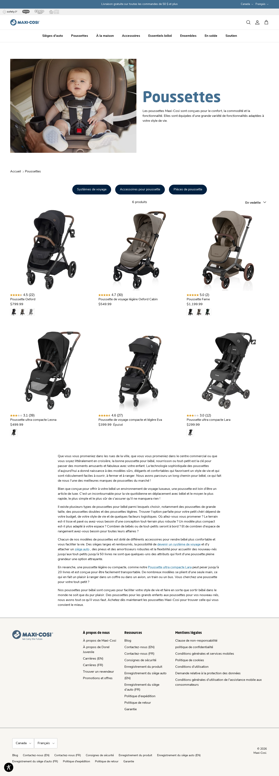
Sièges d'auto (52, 36)
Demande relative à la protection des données (208, 673)
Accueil (15, 171)
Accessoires (131, 36)
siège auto (82, 549)
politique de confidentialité (194, 647)
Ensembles (188, 36)
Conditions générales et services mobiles (204, 653)
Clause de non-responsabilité (196, 640)
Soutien (231, 36)
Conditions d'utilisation (192, 667)
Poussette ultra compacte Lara (170, 567)
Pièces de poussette (188, 189)
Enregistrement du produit (143, 667)
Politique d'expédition (139, 696)
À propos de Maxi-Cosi (99, 640)
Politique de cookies (189, 660)
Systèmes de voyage (91, 189)
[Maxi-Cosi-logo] (25, 22)
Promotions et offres (98, 678)
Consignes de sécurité (140, 660)
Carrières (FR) (93, 665)
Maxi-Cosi (259, 753)
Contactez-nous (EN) (139, 647)
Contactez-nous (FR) (139, 653)
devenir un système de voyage (179, 544)
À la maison (105, 36)
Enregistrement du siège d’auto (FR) (35, 761)
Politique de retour (137, 703)
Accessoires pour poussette (140, 189)
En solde (211, 36)
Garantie (130, 709)
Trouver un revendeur (98, 671)
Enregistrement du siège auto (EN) (179, 755)
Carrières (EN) (93, 658)
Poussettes (79, 36)
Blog (127, 640)
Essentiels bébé (160, 36)
